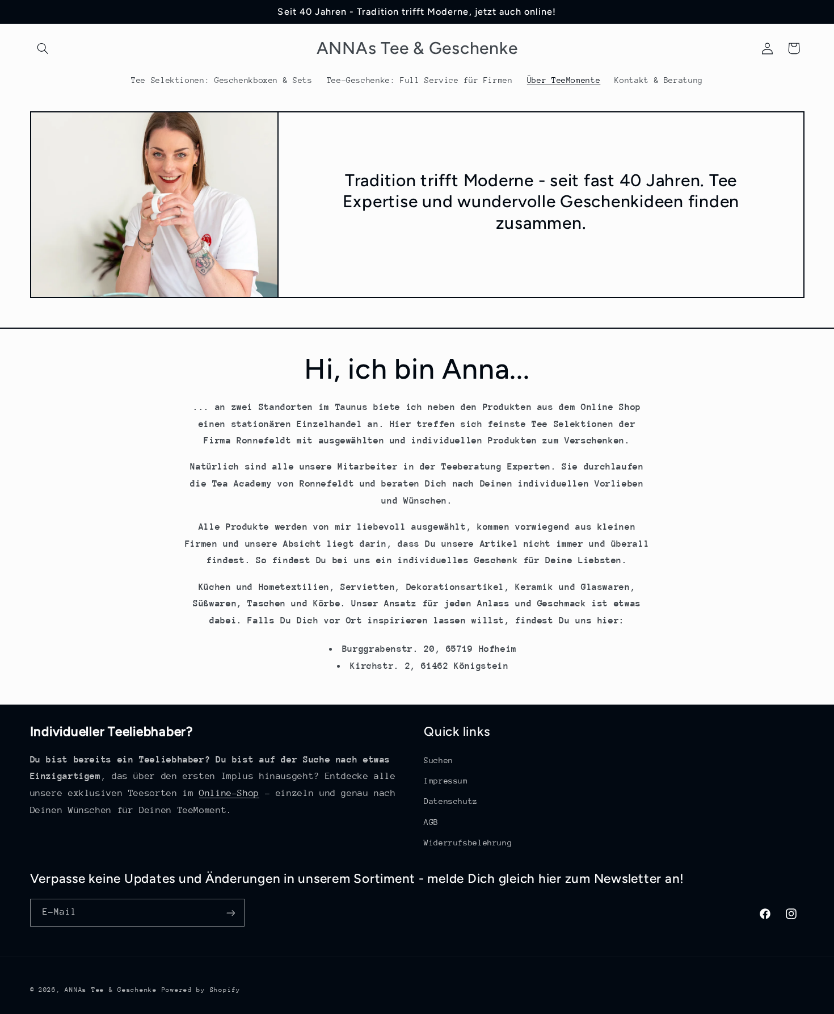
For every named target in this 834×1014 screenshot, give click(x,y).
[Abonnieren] (230, 913)
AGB (431, 821)
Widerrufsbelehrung (468, 842)
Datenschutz (451, 801)
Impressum (446, 780)
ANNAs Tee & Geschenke (111, 990)
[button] (43, 48)
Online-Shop (229, 793)
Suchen (438, 759)
